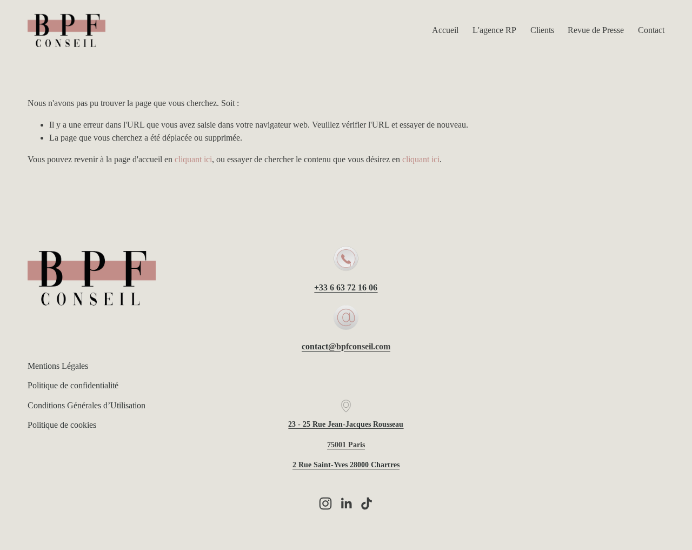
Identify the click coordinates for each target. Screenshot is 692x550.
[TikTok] (366, 503)
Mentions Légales (58, 365)
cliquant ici (193, 159)
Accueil (445, 30)
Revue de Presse (596, 30)
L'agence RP (494, 30)
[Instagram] (325, 503)
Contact (651, 30)
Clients (542, 30)
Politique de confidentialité (73, 385)
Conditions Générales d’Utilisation (86, 405)
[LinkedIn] (346, 503)
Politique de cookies (62, 424)
